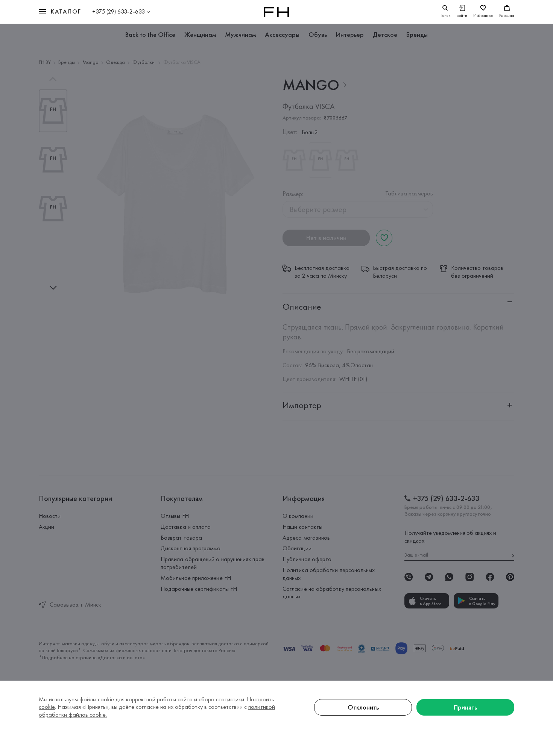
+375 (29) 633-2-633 (118, 11)
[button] (60, 12)
